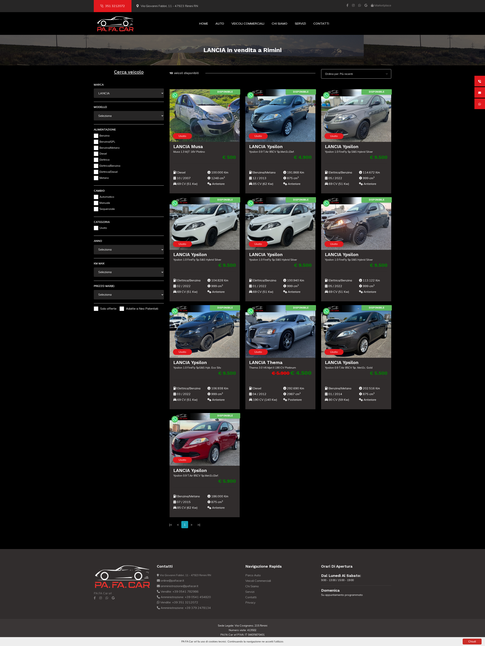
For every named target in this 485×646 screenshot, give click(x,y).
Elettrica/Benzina (109, 165)
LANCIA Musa (188, 146)
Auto (219, 23)
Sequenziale (107, 209)
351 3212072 (115, 6)
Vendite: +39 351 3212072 (179, 602)
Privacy (250, 602)
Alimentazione (105, 129)
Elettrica (104, 159)
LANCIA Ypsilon (266, 146)
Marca (99, 84)
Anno (98, 241)
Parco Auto (253, 575)
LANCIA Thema (265, 362)
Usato (103, 228)
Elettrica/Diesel (108, 171)
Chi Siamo (279, 23)
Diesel (103, 153)
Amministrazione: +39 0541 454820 (185, 597)
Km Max (99, 263)
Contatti (321, 23)
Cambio (99, 190)
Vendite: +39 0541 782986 (179, 591)
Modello (100, 107)
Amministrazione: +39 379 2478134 (185, 608)
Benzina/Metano (109, 147)
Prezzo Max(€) (104, 286)
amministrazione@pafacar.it (179, 586)
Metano (104, 178)
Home (203, 23)
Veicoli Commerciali (248, 23)
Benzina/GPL (107, 141)
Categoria (102, 222)
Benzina (104, 135)
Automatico (106, 196)
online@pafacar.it (172, 580)
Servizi (300, 23)
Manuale (104, 203)
